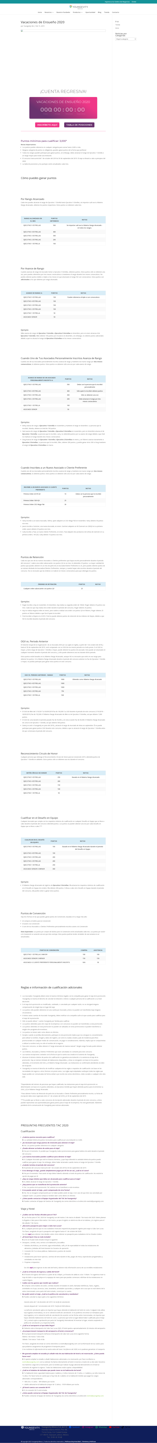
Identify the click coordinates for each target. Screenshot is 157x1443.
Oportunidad (90, 12)
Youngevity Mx (29, 26)
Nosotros (48, 12)
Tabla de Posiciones (79, 125)
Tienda (106, 12)
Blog (99, 12)
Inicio (40, 12)
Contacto (115, 12)
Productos (77, 12)
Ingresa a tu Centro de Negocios (117, 2)
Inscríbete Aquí (47, 125)
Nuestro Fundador (63, 12)
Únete (134, 2)
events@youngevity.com (30, 1362)
